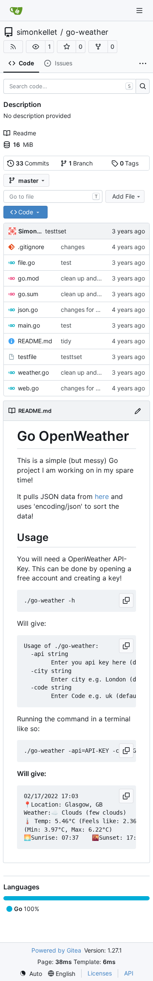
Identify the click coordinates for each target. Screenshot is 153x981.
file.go (26, 262)
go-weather (87, 32)
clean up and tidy (85, 278)
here (102, 496)
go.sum (28, 293)
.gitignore (31, 246)
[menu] (31, 973)
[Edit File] (137, 411)
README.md (35, 341)
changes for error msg (91, 309)
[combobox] (52, 196)
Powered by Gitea (56, 950)
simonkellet (37, 32)
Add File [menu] (123, 196)
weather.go (33, 372)
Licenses (100, 973)
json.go (28, 309)
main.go (29, 325)
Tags (129, 163)
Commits (32, 163)
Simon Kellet (30, 231)
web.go (28, 388)
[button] (35, 46)
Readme (24, 133)
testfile (27, 356)
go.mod (28, 278)
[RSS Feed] (13, 46)
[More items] (143, 64)
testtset (55, 231)
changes (73, 246)
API (128, 973)
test (66, 262)
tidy (66, 341)
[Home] (16, 10)
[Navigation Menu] (140, 10)
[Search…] (143, 86)
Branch (81, 163)
